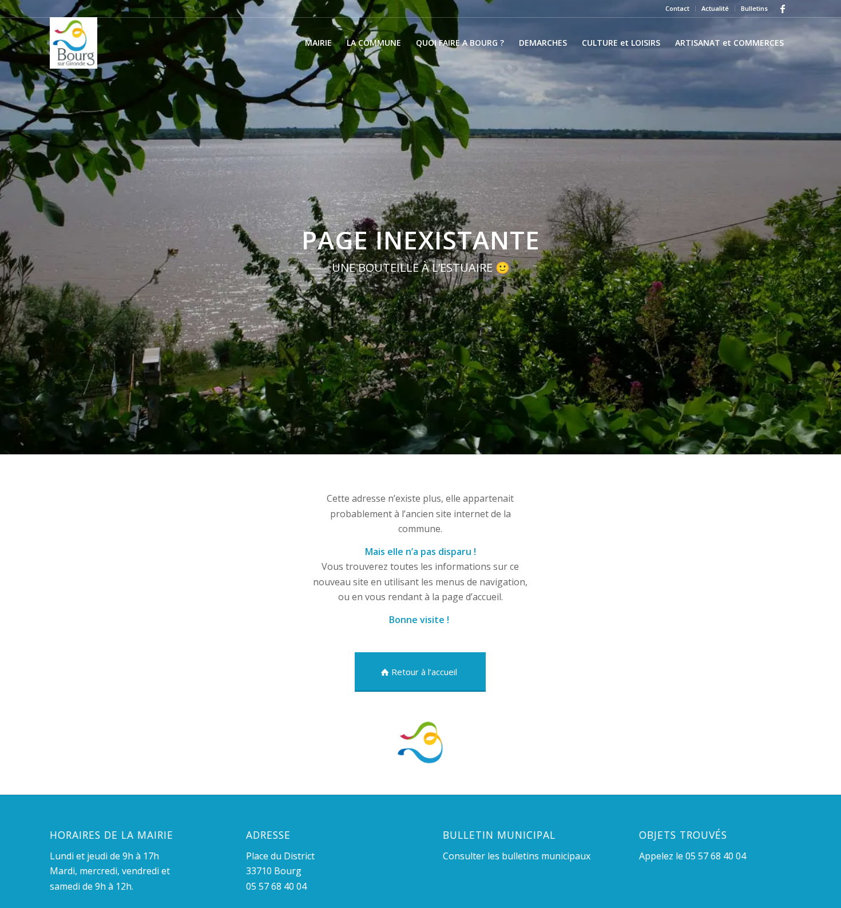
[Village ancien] (73, 43)
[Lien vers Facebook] (782, 8)
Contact (677, 8)
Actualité (715, 8)
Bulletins (754, 8)
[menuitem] (678, 8)
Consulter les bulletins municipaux (516, 856)
